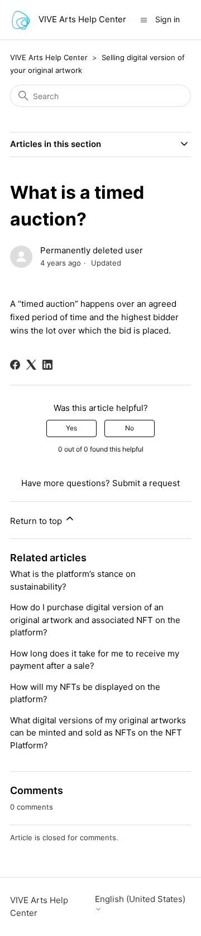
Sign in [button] (167, 19)
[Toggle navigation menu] (143, 19)
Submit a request (146, 483)
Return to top (37, 521)
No (129, 428)
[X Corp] (31, 365)
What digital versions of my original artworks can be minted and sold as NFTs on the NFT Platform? (98, 733)
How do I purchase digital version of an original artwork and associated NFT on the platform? (95, 620)
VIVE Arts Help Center (49, 57)
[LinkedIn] (47, 365)
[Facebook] (15, 365)
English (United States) (140, 899)
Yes (71, 428)
